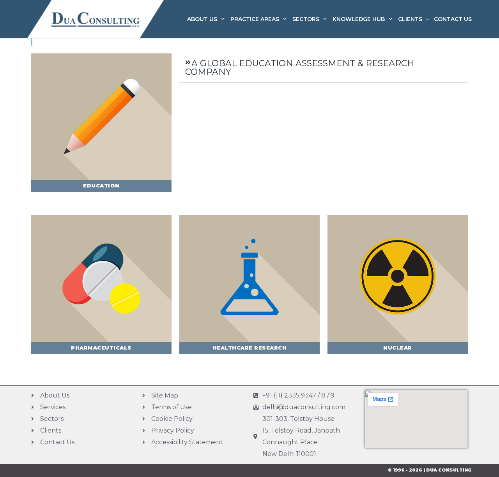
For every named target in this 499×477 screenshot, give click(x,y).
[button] (323, 68)
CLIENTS (410, 19)
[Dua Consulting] (95, 19)
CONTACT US (453, 19)
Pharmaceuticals (101, 348)
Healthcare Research (249, 348)
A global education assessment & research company (299, 67)
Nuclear (397, 348)
